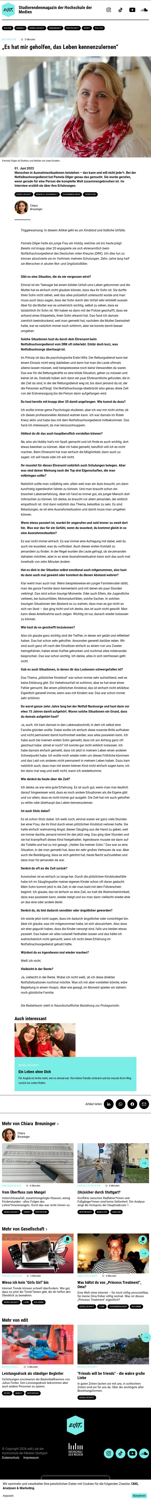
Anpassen (8, 1495)
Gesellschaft (36, 28)
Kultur (7, 28)
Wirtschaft (72, 28)
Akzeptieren (139, 1495)
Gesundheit (55, 28)
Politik (99, 28)
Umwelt (20, 28)
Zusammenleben (71, 194)
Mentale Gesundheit (47, 194)
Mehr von (29, 1123)
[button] (7, 1163)
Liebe (26, 1302)
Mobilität (102, 1212)
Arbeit (27, 1212)
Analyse (116, 1212)
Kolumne (38, 1302)
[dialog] (75, 1490)
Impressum (31, 1458)
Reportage (41, 1212)
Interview (90, 194)
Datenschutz (10, 1458)
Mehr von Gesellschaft (23, 1229)
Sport (87, 28)
